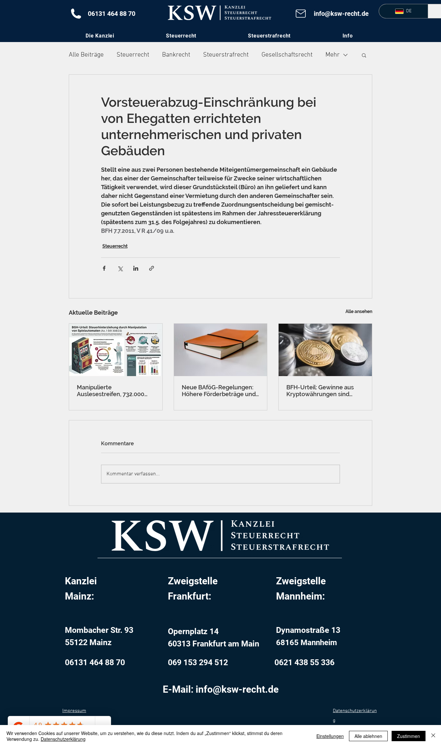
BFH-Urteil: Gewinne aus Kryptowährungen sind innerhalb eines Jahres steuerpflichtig (320, 390)
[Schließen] (433, 736)
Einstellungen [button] (330, 736)
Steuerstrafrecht (226, 55)
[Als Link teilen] (152, 268)
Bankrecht (176, 55)
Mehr (332, 55)
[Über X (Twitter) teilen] (120, 268)
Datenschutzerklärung (63, 739)
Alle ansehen (358, 311)
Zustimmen (408, 736)
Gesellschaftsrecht (287, 55)
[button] (347, 35)
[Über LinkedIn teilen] (136, 268)
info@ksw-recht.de (341, 13)
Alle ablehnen (368, 736)
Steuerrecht (133, 55)
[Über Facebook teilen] (104, 268)
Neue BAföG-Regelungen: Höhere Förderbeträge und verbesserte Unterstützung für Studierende (219, 390)
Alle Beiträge (86, 55)
